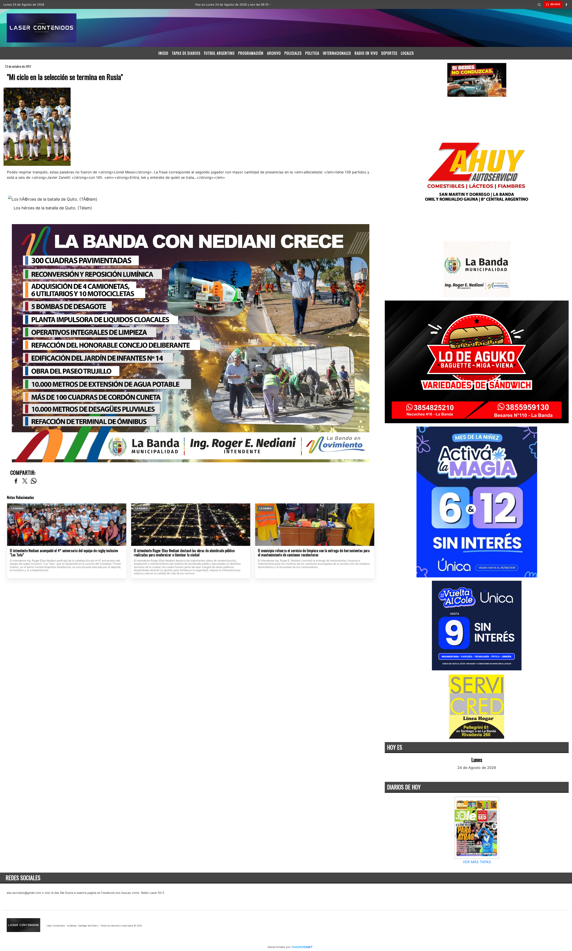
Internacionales (337, 53)
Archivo (274, 53)
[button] (539, 4)
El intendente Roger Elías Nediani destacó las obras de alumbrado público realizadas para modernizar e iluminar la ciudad (184, 553)
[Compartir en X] (24, 481)
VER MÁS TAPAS (477, 862)
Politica (312, 53)
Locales (407, 53)
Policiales (293, 53)
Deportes (389, 53)
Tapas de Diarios (186, 53)
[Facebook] (566, 4)
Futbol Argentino (219, 53)
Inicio (163, 53)
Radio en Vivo (366, 53)
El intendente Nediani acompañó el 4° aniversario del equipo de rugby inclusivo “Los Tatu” (64, 553)
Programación (250, 53)
